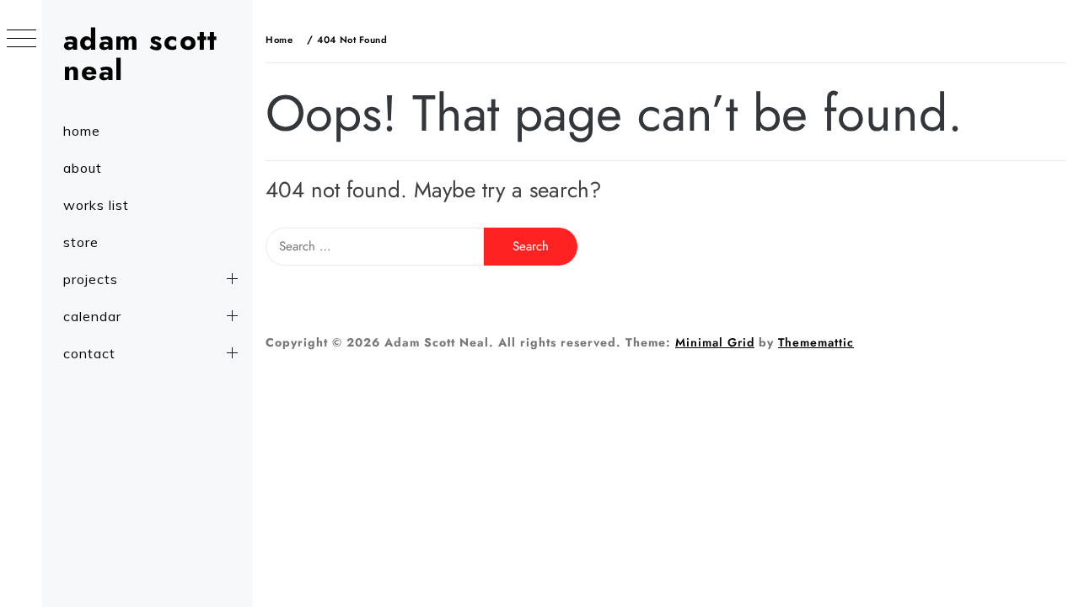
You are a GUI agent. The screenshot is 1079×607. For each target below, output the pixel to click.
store (81, 242)
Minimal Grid (714, 342)
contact (89, 353)
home (81, 130)
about (82, 167)
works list (96, 204)
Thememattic (816, 342)
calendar (92, 316)
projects (90, 279)
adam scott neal (140, 55)
